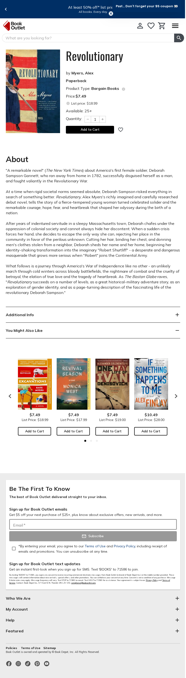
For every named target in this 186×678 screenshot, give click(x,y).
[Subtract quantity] (88, 119)
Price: (76, 96)
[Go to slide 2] (91, 441)
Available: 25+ (79, 110)
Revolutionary (94, 56)
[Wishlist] (151, 25)
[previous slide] (6, 9)
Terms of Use (30, 648)
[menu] (175, 25)
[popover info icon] (123, 89)
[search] (179, 38)
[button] (146, 6)
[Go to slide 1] (85, 441)
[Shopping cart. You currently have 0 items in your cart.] (161, 25)
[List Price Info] (68, 103)
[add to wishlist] (120, 130)
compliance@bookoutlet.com (83, 583)
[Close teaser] (110, 13)
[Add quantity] (103, 119)
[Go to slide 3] (97, 441)
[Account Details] (140, 25)
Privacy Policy (152, 580)
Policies (12, 648)
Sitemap (49, 648)
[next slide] (175, 396)
